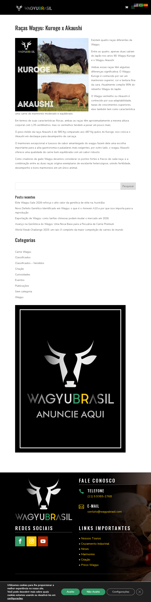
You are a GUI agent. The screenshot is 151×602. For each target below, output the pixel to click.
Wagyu (19, 297)
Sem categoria (23, 291)
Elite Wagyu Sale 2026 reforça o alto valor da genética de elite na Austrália (60, 202)
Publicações (22, 286)
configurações (15, 598)
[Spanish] (145, 5)
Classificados (23, 257)
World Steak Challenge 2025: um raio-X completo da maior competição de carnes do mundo (69, 230)
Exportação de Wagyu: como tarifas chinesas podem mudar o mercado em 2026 (62, 218)
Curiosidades (22, 274)
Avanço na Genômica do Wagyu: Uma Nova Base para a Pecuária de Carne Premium (64, 224)
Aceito (70, 592)
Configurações (120, 592)
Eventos (19, 280)
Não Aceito (93, 592)
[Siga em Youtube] (43, 541)
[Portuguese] (141, 5)
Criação (19, 269)
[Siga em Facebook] (20, 541)
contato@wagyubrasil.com (104, 512)
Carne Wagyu (23, 252)
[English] (136, 5)
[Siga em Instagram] (31, 541)
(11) (99, 496)
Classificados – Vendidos (29, 263)
